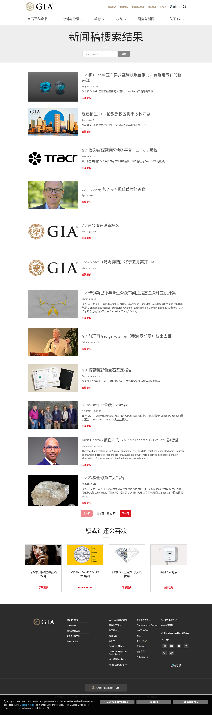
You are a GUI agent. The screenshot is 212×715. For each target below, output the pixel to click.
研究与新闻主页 (73, 631)
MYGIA (163, 6)
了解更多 (43, 587)
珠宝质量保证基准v (117, 659)
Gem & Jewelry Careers (147, 625)
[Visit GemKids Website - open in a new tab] (176, 665)
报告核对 (112, 6)
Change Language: (107, 688)
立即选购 (168, 587)
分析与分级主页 (73, 636)
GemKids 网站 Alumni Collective (119, 652)
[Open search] (184, 7)
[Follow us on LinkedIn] (171, 645)
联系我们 (141, 651)
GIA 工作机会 (142, 630)
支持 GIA (140, 646)
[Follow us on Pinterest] (164, 653)
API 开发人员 (142, 657)
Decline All (191, 701)
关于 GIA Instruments (118, 620)
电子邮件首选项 (167, 620)
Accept (154, 701)
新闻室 (112, 641)
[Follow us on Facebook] (164, 645)
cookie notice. (27, 704)
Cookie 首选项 (167, 625)
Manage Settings (117, 701)
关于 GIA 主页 (73, 642)
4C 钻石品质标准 (116, 665)
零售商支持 (114, 625)
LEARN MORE (85, 587)
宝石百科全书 (72, 620)
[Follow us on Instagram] (186, 645)
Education (71, 625)
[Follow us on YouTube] (178, 645)
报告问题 (141, 641)
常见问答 (113, 636)
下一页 (125, 513)
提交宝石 (124, 6)
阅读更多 (86, 98)
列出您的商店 (138, 6)
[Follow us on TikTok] (171, 653)
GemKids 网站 (115, 646)
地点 (139, 636)
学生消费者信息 (144, 620)
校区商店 (152, 6)
